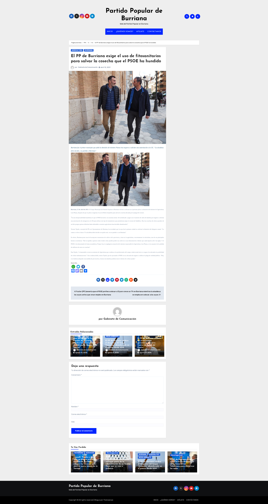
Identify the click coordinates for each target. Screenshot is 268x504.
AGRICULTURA (77, 50)
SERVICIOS (90, 453)
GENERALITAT (154, 454)
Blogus (97, 500)
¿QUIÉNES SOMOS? (124, 31)
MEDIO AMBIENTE (112, 336)
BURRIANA (89, 50)
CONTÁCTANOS (154, 31)
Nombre (75, 407)
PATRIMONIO (78, 453)
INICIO (110, 31)
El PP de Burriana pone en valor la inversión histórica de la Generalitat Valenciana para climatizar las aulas (182, 464)
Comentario (76, 375)
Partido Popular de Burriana (90, 486)
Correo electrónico (79, 414)
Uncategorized (112, 453)
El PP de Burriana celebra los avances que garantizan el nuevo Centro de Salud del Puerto (149, 342)
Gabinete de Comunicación (88, 67)
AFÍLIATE (140, 31)
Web (73, 422)
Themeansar (108, 500)
